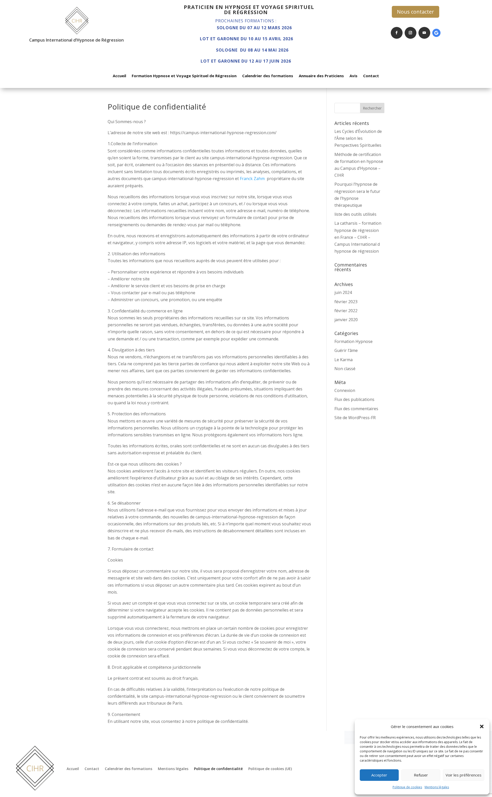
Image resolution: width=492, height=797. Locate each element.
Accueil (119, 76)
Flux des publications (354, 399)
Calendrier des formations (267, 76)
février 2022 (345, 310)
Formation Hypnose (353, 341)
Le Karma (343, 359)
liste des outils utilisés (355, 214)
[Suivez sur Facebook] (397, 33)
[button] (481, 726)
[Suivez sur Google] (436, 33)
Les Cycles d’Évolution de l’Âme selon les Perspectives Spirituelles (358, 138)
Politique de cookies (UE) (270, 768)
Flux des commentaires (356, 408)
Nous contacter (415, 11)
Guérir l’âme (346, 350)
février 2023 (345, 301)
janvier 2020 (346, 319)
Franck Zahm (252, 178)
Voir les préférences (463, 775)
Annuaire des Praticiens (321, 76)
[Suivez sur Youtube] (424, 33)
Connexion (344, 390)
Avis (353, 76)
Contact (371, 76)
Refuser (421, 775)
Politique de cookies (407, 787)
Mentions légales (437, 787)
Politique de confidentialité (218, 768)
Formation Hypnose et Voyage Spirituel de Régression (184, 76)
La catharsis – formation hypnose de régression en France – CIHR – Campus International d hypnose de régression (357, 237)
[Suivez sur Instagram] (410, 33)
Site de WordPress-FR (355, 417)
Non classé (344, 368)
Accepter (379, 775)
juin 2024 (343, 292)
